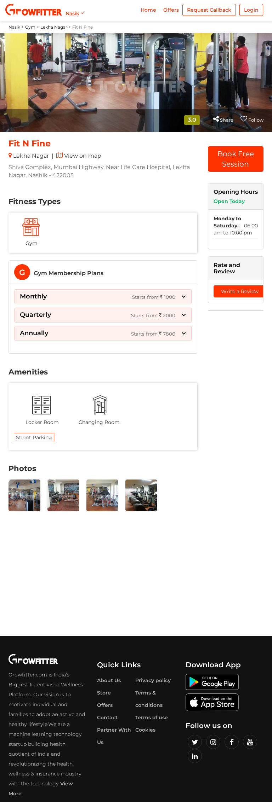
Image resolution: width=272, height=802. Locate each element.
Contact (107, 717)
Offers (171, 10)
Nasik (14, 27)
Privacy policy (153, 680)
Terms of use (151, 717)
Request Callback (209, 10)
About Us (109, 680)
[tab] (103, 272)
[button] (103, 296)
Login (251, 10)
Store (104, 693)
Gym (30, 27)
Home (148, 10)
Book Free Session (235, 159)
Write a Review (240, 291)
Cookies (145, 730)
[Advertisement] (236, 424)
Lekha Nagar (53, 27)
